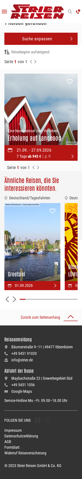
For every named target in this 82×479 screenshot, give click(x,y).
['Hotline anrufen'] (78, 11)
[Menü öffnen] (4, 11)
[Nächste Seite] (35, 61)
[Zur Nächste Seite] (38, 167)
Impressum (13, 430)
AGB (7, 441)
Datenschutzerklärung (21, 436)
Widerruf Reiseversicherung (25, 453)
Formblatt (11, 447)
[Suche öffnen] (70, 11)
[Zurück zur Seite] (31, 61)
